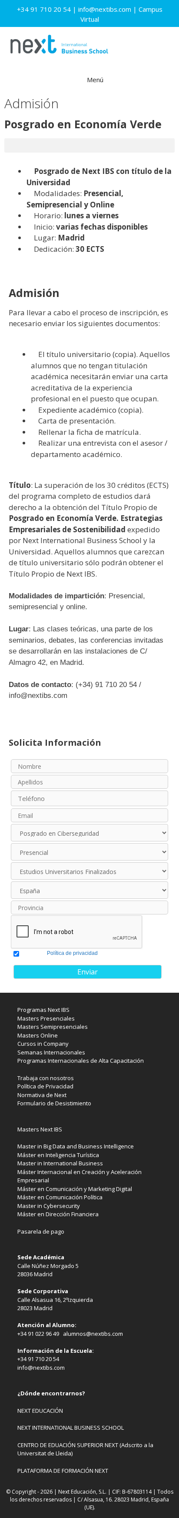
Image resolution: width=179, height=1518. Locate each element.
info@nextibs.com (104, 9)
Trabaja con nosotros (45, 1078)
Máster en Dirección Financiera (58, 1214)
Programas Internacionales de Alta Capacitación (80, 1060)
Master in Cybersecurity (48, 1206)
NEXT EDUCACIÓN (40, 1411)
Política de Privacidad (45, 1086)
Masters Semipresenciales (52, 1027)
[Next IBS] (59, 47)
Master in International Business (60, 1163)
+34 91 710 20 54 (44, 9)
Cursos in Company (43, 1044)
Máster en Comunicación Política (60, 1197)
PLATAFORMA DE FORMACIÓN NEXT (62, 1471)
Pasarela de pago (40, 1231)
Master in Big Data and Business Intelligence (75, 1146)
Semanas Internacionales (51, 1052)
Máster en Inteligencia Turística (58, 1155)
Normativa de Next (41, 1095)
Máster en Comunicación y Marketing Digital (74, 1189)
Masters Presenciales (46, 1018)
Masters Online (37, 1035)
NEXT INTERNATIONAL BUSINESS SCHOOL (70, 1427)
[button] (89, 145)
